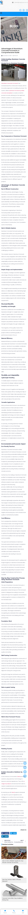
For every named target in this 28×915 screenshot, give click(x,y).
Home (3, 30)
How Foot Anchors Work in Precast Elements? (11, 880)
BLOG (7, 30)
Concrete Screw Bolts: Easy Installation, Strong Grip (12, 899)
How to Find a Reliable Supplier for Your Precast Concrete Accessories (12, 861)
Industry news (13, 30)
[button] (1, 13)
